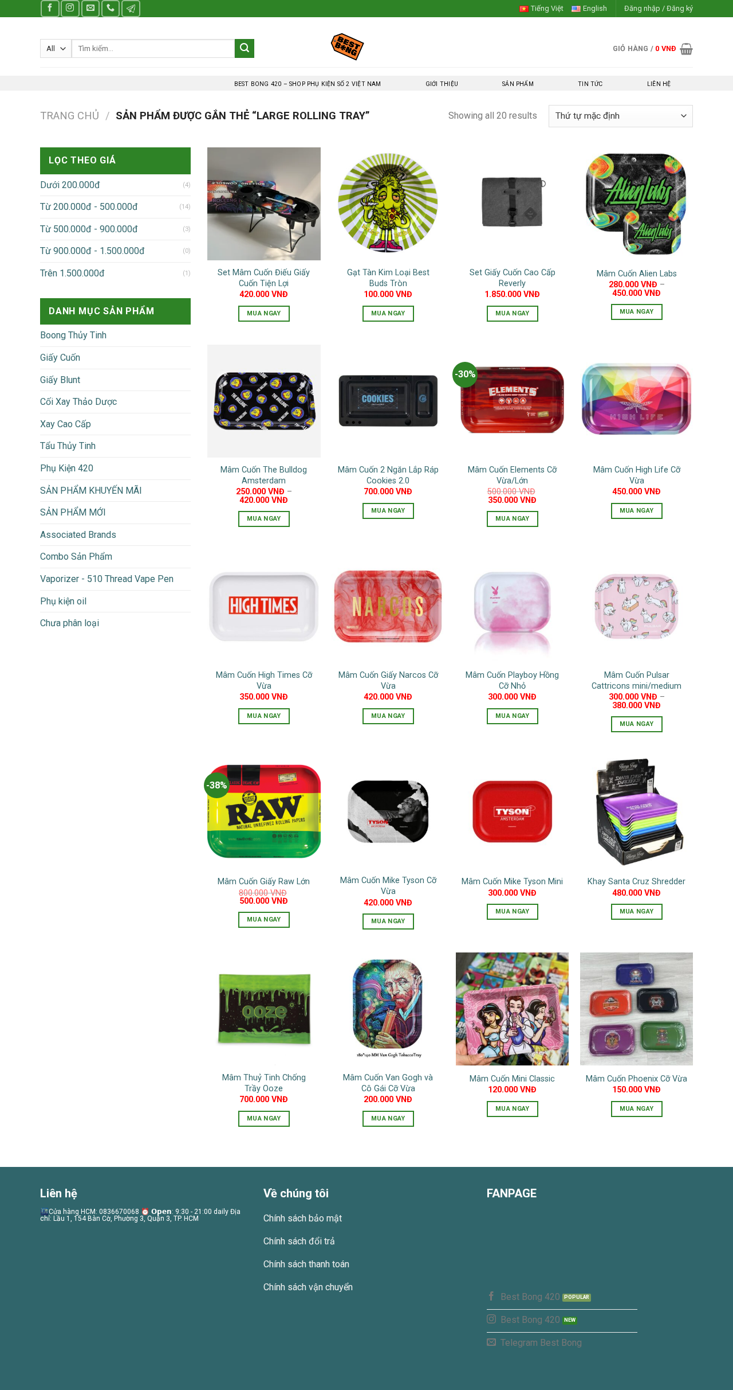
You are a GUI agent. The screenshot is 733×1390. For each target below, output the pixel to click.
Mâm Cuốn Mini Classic (512, 1079)
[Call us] (110, 8)
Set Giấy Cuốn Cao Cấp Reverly (512, 278)
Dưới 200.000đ (70, 184)
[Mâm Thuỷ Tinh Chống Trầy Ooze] (263, 1008)
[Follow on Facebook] (50, 8)
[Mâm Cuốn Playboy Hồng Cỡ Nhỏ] (512, 606)
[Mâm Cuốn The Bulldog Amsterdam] (263, 401)
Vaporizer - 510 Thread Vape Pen (107, 578)
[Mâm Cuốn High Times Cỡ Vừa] (263, 606)
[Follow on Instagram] (70, 8)
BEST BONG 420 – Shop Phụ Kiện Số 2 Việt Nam (307, 84)
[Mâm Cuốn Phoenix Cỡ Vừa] (636, 1008)
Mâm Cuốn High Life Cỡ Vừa (636, 475)
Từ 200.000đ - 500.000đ (89, 206)
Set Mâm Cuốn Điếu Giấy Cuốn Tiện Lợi (264, 278)
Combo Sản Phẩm (76, 556)
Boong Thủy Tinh (73, 335)
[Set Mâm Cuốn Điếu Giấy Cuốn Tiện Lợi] (263, 203)
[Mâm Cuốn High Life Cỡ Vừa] (636, 401)
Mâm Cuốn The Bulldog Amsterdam (263, 475)
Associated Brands (78, 534)
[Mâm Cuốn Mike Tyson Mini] (512, 811)
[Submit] (244, 48)
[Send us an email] (90, 8)
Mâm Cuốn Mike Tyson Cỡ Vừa (388, 886)
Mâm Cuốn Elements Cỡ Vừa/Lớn (512, 475)
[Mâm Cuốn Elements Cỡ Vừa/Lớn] (512, 401)
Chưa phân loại (69, 623)
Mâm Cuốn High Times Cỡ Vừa (264, 680)
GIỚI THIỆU (441, 84)
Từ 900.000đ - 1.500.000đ (92, 250)
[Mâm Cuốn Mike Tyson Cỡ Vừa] (388, 811)
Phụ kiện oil (63, 601)
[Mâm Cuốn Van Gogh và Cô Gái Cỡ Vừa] (388, 1008)
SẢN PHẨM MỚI (73, 512)
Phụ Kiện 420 (66, 468)
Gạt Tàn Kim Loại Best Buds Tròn (388, 278)
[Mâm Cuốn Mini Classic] (512, 1008)
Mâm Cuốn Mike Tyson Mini (512, 882)
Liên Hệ (659, 84)
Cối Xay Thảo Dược (78, 401)
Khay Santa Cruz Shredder (636, 882)
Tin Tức (590, 84)
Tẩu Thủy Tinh (68, 445)
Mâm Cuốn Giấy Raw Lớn (264, 882)
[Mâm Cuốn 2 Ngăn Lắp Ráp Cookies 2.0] (388, 401)
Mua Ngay (264, 313)
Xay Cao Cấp (65, 424)
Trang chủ (69, 116)
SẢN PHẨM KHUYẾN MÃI (91, 490)
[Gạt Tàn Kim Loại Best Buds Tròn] (388, 203)
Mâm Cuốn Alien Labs (637, 274)
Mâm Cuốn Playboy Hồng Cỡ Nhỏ (512, 680)
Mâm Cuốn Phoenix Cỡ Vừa (636, 1079)
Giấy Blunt (60, 379)
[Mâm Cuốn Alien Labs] (636, 203)
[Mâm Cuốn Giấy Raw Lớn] (263, 811)
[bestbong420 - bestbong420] (367, 46)
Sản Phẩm (518, 84)
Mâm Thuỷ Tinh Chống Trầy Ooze (264, 1083)
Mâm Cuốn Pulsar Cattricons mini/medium (636, 680)
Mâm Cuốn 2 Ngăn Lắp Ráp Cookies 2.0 (388, 475)
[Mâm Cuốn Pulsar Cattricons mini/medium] (636, 606)
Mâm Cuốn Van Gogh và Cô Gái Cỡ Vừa (388, 1083)
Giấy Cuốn (60, 357)
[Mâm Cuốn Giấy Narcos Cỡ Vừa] (388, 606)
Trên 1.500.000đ (72, 273)
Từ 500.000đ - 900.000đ (89, 229)
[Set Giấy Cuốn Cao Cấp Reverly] (512, 203)
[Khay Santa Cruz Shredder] (636, 811)
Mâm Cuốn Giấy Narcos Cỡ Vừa (388, 680)
